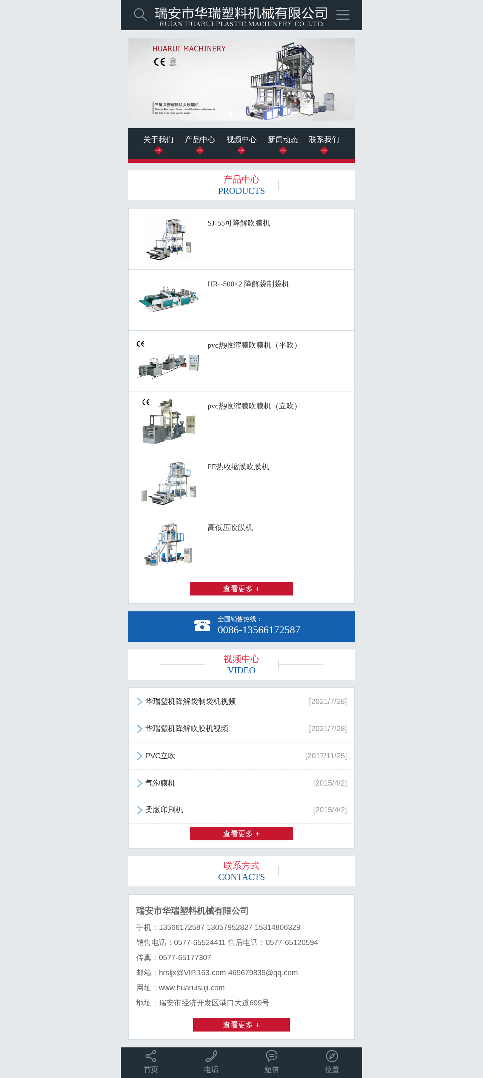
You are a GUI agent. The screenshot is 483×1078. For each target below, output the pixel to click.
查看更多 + (241, 589)
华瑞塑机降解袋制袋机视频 (241, 701)
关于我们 (158, 139)
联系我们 (324, 139)
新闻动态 (283, 139)
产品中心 (200, 139)
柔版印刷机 (241, 810)
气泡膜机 (241, 783)
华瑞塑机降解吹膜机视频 (241, 728)
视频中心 (241, 139)
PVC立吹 (241, 756)
